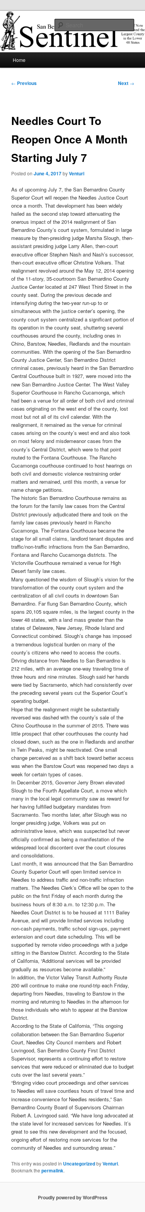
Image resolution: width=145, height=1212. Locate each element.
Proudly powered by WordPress (72, 1197)
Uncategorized (79, 1163)
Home (19, 60)
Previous (24, 83)
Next (126, 83)
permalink (52, 1170)
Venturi (76, 173)
